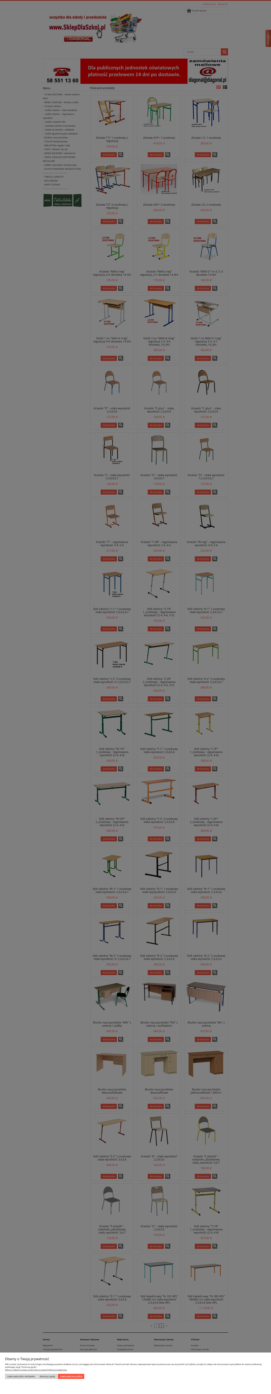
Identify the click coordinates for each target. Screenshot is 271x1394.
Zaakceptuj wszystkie (71, 1376)
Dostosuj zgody (47, 1376)
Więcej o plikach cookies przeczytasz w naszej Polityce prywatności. (36, 1369)
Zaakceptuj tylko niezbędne (21, 1376)
